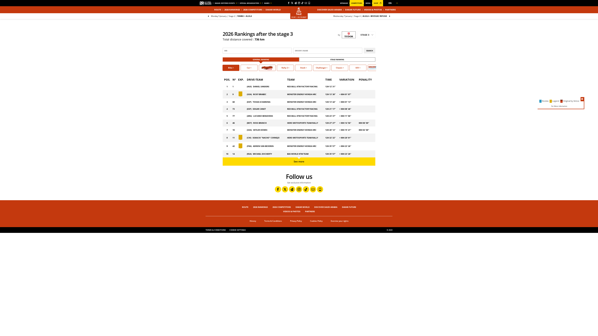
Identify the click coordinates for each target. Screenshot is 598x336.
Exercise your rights (340, 221)
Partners (390, 9)
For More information (559, 106)
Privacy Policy (296, 221)
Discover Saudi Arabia (329, 9)
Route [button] (217, 9)
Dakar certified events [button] (225, 3)
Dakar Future (353, 9)
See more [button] (299, 161)
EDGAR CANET (259, 109)
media (367, 3)
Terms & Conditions (273, 221)
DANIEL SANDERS (261, 86)
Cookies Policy (316, 221)
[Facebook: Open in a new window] (289, 3)
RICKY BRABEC (259, 94)
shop (376, 3)
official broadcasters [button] (249, 3)
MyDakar (344, 3)
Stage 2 (231, 16)
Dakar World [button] (273, 9)
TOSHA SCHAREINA (261, 102)
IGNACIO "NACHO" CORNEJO (266, 137)
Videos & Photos (373, 9)
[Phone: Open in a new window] (309, 3)
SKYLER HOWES (260, 130)
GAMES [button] (267, 3)
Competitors (356, 3)
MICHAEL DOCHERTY (262, 154)
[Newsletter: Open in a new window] (306, 3)
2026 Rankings (232, 9)
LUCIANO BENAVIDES (263, 116)
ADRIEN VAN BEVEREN (263, 146)
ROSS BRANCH (260, 123)
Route (245, 207)
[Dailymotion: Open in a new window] (295, 3)
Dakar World (303, 207)
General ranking (261, 59)
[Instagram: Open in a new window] (299, 3)
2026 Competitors (252, 9)
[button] (391, 3)
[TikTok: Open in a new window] (302, 3)
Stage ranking (337, 59)
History (253, 221)
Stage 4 (360, 16)
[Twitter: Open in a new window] (292, 3)
